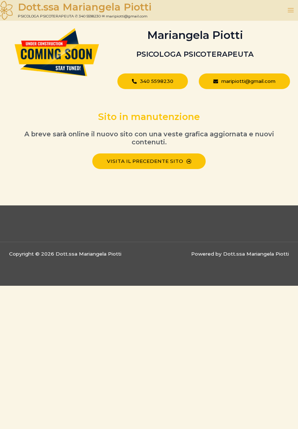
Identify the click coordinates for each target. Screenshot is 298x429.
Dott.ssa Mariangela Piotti (85, 7)
